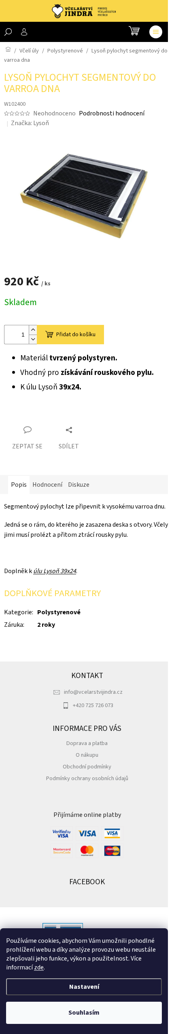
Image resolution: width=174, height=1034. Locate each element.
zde (39, 967)
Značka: (30, 123)
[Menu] (156, 32)
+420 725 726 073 (93, 705)
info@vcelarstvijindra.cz (93, 692)
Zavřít (49, 415)
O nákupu (87, 755)
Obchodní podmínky (87, 766)
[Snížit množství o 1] (33, 339)
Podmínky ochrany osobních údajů (87, 778)
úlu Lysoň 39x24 (54, 571)
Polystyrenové (59, 612)
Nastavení (84, 986)
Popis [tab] (19, 484)
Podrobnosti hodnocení (111, 113)
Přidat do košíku (75, 335)
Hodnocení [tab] (47, 484)
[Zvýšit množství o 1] (33, 330)
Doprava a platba (87, 743)
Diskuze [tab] (78, 484)
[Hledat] (8, 32)
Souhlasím (84, 1012)
